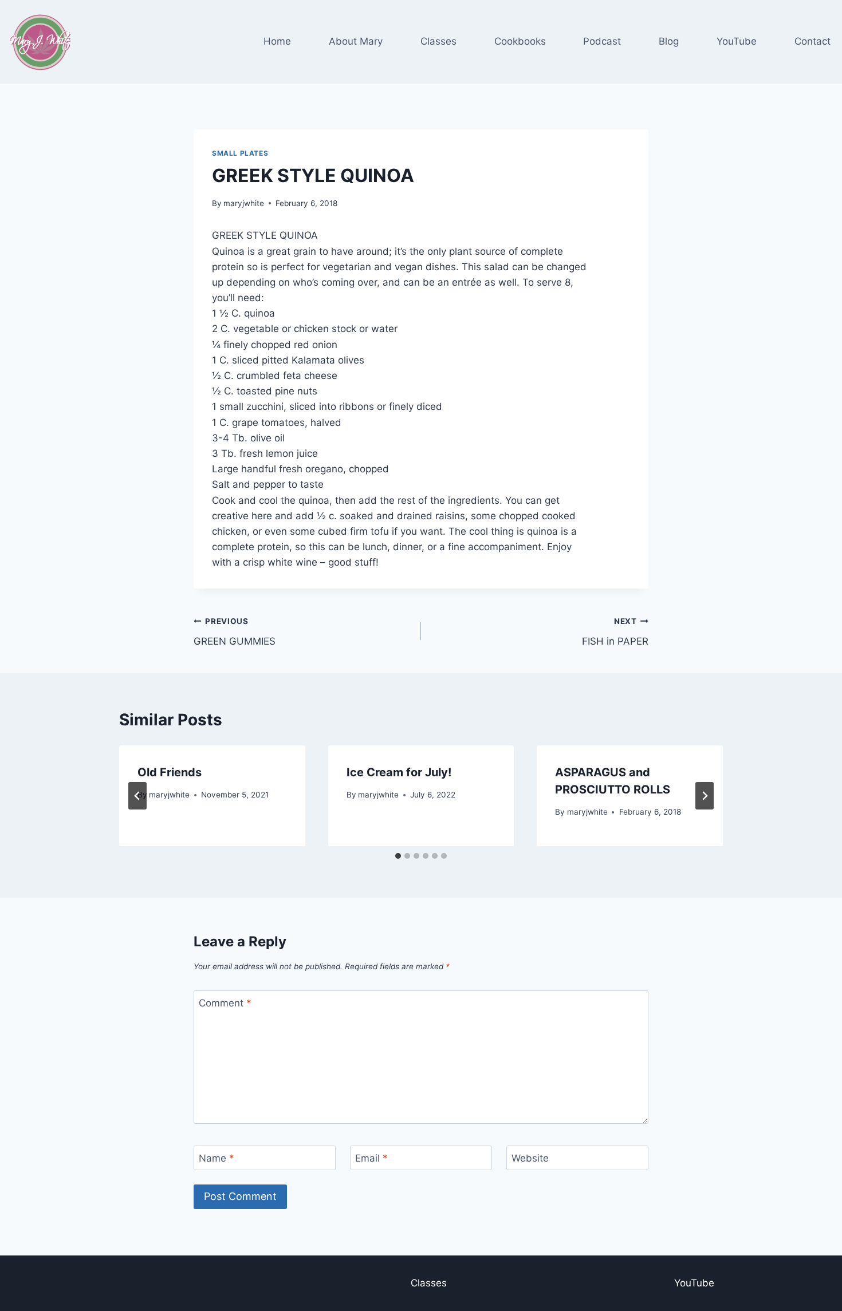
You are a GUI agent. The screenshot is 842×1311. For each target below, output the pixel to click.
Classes (438, 41)
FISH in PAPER (615, 632)
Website (530, 1158)
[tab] (398, 856)
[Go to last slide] (137, 795)
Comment (225, 1003)
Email (371, 1158)
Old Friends (169, 772)
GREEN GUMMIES (235, 632)
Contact (812, 41)
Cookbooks (520, 41)
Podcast (602, 41)
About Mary (356, 41)
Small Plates (240, 153)
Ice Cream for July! (399, 772)
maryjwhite (243, 203)
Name (216, 1158)
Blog (669, 41)
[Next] (704, 795)
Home (277, 41)
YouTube (737, 41)
